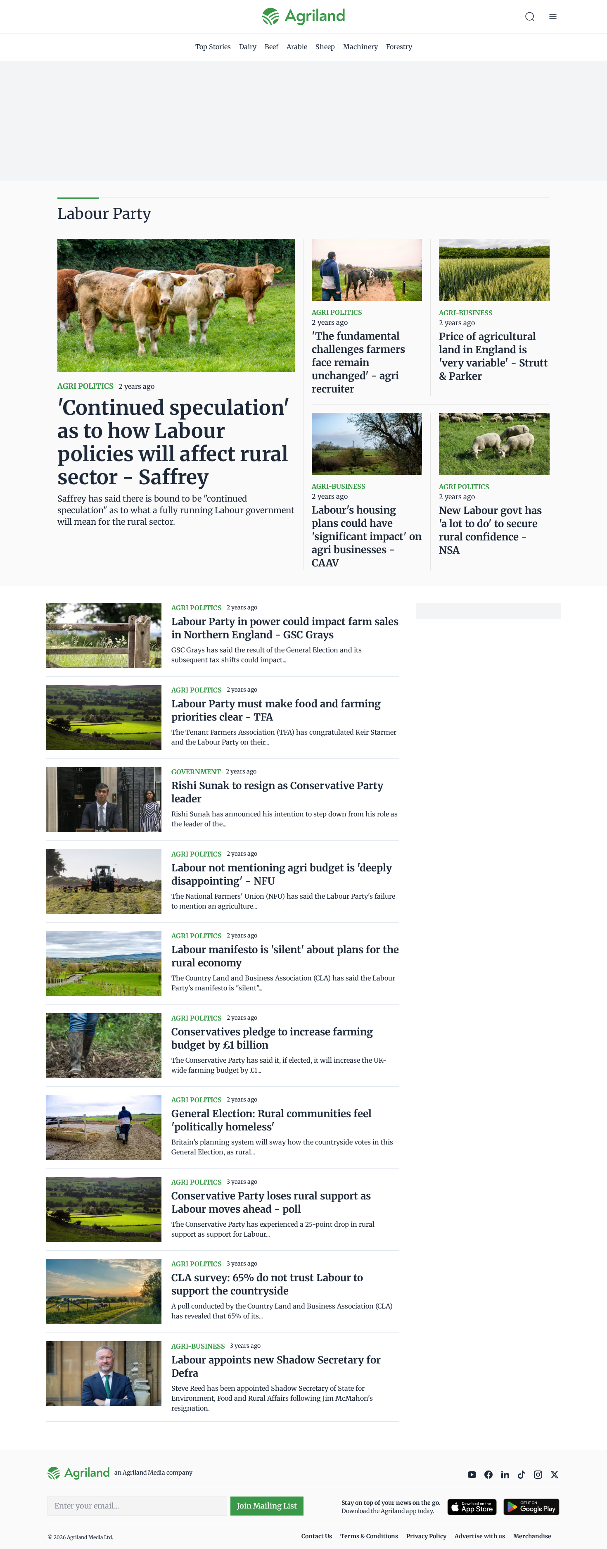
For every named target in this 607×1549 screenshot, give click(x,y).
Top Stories (213, 47)
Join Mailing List (267, 1506)
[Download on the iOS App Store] (472, 1507)
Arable (297, 47)
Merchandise (532, 1536)
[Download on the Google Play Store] (531, 1507)
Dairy (247, 47)
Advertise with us (480, 1536)
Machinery (360, 47)
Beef (271, 47)
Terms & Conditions (369, 1536)
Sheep (325, 47)
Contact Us (316, 1536)
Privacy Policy (426, 1536)
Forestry (399, 47)
